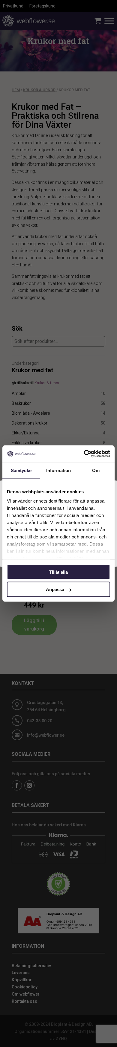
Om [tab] (96, 470)
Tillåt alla (58, 571)
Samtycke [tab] (21, 470)
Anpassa (55, 589)
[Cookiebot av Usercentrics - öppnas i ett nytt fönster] (84, 454)
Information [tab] (58, 470)
